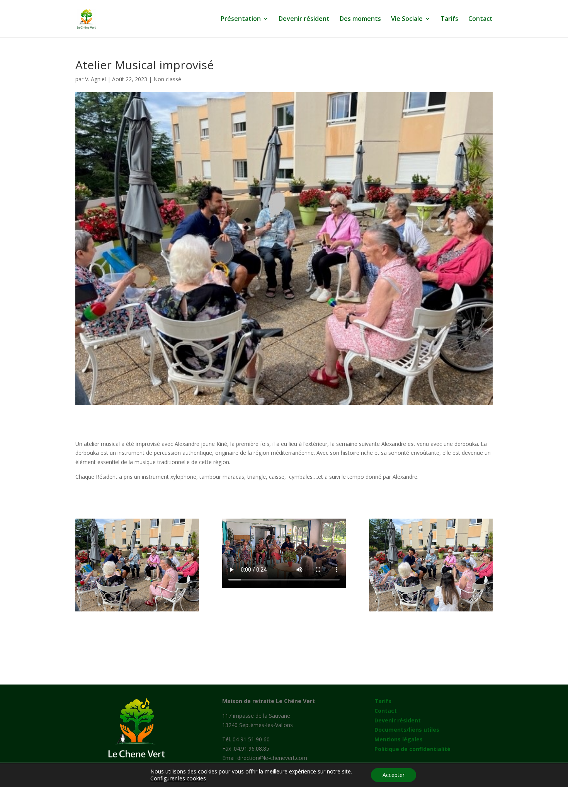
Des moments (360, 19)
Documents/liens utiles (406, 729)
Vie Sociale (407, 19)
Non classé (167, 79)
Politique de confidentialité (412, 749)
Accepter (394, 774)
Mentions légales (398, 739)
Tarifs (449, 19)
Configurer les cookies (178, 778)
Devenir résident (304, 19)
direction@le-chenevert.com (272, 757)
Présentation (241, 19)
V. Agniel (95, 79)
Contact (480, 19)
